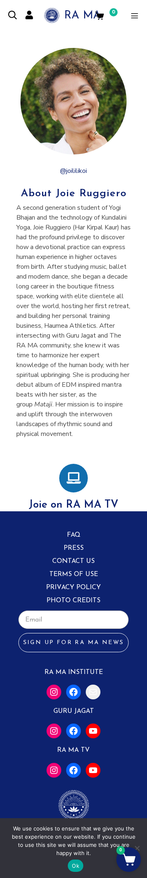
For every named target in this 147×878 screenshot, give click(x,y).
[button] (128, 859)
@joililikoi (73, 170)
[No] (137, 848)
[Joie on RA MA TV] (73, 478)
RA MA (82, 15)
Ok (75, 865)
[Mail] (93, 692)
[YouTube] (93, 731)
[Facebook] (73, 692)
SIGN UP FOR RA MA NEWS (73, 643)
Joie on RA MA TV (73, 504)
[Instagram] (54, 692)
